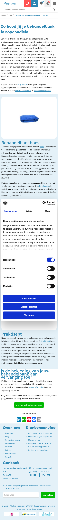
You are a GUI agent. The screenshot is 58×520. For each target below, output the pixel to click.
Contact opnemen (12, 440)
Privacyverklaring (24, 509)
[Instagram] (31, 476)
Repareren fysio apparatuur (39, 443)
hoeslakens (44, 186)
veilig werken (22, 84)
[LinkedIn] (49, 476)
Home (3, 15)
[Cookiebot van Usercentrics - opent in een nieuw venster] (42, 203)
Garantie (8, 457)
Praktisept (45, 341)
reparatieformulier (36, 387)
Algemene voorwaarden (45, 506)
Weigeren (29, 315)
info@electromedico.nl (42, 468)
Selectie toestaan (29, 307)
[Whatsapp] (45, 476)
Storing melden (34, 440)
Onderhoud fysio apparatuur (40, 436)
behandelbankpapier (42, 90)
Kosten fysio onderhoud (38, 450)
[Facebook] (40, 476)
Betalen (8, 450)
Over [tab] (47, 211)
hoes (42, 146)
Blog (10, 15)
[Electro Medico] (9, 3)
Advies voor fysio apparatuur (40, 433)
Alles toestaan (29, 298)
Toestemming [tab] (10, 211)
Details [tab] (29, 211)
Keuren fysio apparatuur (38, 446)
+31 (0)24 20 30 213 (41, 471)
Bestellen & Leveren (9, 445)
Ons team (9, 433)
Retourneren (10, 453)
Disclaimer (37, 509)
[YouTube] (36, 476)
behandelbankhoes (23, 90)
